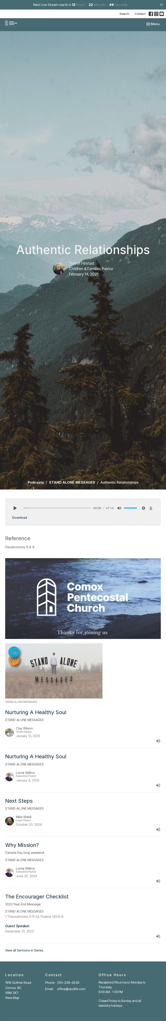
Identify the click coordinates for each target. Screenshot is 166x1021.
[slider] (56, 508)
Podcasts (36, 482)
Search (124, 13)
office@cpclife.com (71, 989)
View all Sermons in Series (24, 950)
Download (19, 517)
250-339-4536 (68, 982)
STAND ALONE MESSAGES (72, 482)
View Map (12, 998)
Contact (140, 13)
